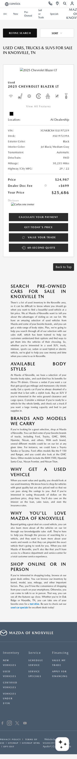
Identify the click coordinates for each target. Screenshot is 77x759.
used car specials (19, 607)
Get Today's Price (38, 227)
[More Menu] (5, 14)
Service (34, 653)
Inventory (11, 653)
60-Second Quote (41, 247)
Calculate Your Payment (38, 217)
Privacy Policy (10, 739)
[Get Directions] (57, 4)
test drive (34, 604)
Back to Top (63, 267)
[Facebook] (2, 723)
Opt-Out (8, 746)
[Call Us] (50, 4)
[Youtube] (25, 723)
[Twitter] (17, 723)
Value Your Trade (42, 237)
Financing (60, 653)
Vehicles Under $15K (9, 698)
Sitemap (13, 743)
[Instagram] (9, 723)
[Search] (65, 4)
